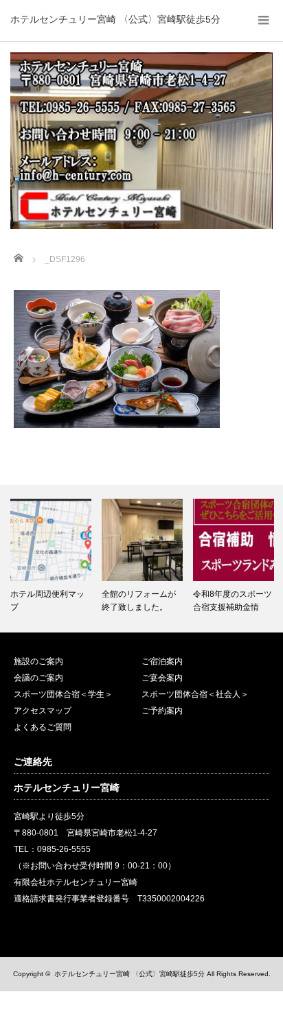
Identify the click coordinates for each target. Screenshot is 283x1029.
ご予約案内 (162, 710)
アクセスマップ (42, 710)
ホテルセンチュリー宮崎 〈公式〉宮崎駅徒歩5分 (115, 19)
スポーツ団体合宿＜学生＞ (63, 694)
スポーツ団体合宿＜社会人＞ (195, 694)
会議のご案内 (38, 678)
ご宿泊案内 (162, 661)
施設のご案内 (38, 661)
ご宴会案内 (162, 678)
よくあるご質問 (42, 727)
